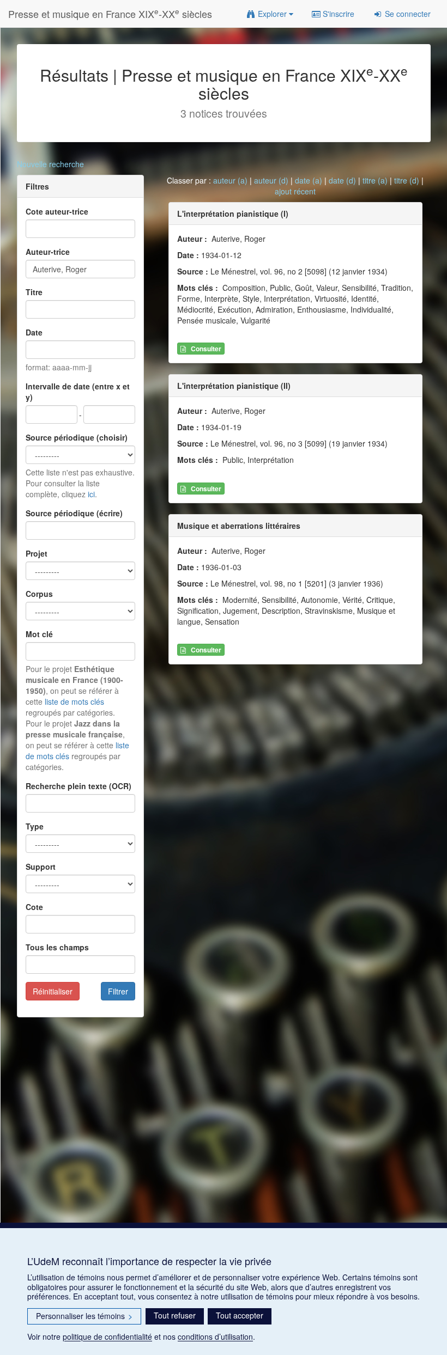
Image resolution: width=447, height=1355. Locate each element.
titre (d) (406, 180)
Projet (36, 553)
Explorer (272, 13)
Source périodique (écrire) (74, 513)
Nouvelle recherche (50, 163)
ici (91, 494)
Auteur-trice (48, 251)
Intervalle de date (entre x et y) (78, 391)
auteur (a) (230, 180)
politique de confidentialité (107, 1336)
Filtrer (118, 991)
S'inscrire (337, 13)
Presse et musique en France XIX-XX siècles (110, 13)
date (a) (308, 180)
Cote (34, 906)
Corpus (39, 593)
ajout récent (295, 191)
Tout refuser (175, 1315)
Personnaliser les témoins (84, 1315)
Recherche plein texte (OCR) (78, 785)
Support (41, 866)
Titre (34, 291)
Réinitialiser (53, 991)
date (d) (342, 180)
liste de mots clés (74, 701)
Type (35, 826)
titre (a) (375, 180)
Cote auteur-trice (57, 211)
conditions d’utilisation (215, 1336)
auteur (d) (271, 180)
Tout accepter (239, 1315)
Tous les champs (57, 947)
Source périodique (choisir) (77, 437)
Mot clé (39, 633)
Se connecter (407, 13)
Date (34, 332)
